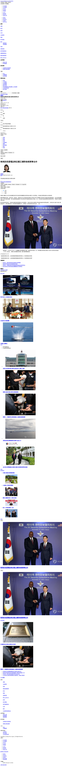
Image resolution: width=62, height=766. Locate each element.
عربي (4, 746)
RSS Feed (5, 21)
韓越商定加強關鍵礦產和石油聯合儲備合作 (12, 671)
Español (4, 747)
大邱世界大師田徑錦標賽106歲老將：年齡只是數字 (14, 675)
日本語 (4, 744)
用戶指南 (5, 89)
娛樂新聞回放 (3, 53)
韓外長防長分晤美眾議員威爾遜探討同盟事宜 (12, 266)
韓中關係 (2, 39)
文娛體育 (2, 35)
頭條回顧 (2, 48)
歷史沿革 (5, 85)
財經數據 (5, 63)
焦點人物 (5, 62)
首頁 (4, 80)
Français (4, 748)
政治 (1, 28)
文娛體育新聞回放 (7, 711)
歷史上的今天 (3, 57)
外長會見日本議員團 (4, 320)
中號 (5, 191)
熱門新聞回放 (3, 51)
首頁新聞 (2, 620)
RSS (4, 73)
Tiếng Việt (5, 749)
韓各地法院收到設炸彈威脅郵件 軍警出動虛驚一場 (13, 672)
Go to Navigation (10, 1)
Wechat (4, 18)
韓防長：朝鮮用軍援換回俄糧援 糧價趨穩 (12, 262)
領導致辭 (5, 84)
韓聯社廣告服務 (6, 69)
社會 (1, 32)
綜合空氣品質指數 (4, 107)
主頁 (1, 677)
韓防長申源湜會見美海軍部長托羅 (10, 263)
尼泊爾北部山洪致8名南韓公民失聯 (8, 644)
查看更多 (5, 100)
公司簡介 (5, 81)
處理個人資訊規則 (4, 751)
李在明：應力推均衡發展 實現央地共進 (11, 674)
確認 (2, 158)
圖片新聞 (2, 273)
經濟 (1, 30)
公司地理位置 (6, 88)
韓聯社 (1, 95)
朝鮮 (1, 37)
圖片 (1, 41)
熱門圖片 (2, 470)
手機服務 (5, 74)
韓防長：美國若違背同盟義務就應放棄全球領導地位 (14, 265)
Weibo (4, 17)
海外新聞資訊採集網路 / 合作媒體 (10, 86)
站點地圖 (5, 76)
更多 (1, 469)
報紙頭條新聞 (3, 55)
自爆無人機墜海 (3, 343)
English (4, 743)
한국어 (4, 742)
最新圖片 (5, 43)
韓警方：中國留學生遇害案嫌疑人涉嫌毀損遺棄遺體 (11, 669)
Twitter (4, 20)
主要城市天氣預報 (7, 67)
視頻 (1, 46)
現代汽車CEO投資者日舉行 (6, 297)
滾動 (1, 26)
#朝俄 (6, 94)
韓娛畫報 (5, 44)
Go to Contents (3, 1)
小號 (5, 190)
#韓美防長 (2, 94)
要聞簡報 (5, 717)
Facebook (5, 19)
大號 (5, 193)
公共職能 (5, 83)
